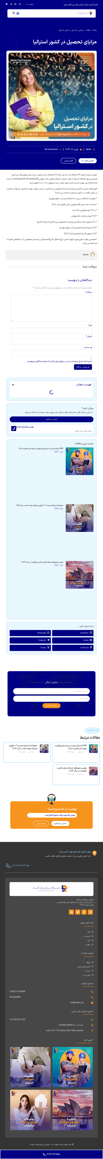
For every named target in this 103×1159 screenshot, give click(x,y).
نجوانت (32, 1144)
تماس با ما (86, 975)
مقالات (88, 30)
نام (90, 325)
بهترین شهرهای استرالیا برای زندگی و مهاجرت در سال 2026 (42, 562)
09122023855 (15, 997)
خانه (88, 932)
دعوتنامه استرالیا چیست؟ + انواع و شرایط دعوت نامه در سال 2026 (39, 505)
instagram (84, 633)
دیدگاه (88, 292)
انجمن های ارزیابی (83, 966)
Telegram (42, 640)
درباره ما (87, 971)
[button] (18, 13)
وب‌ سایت (88, 347)
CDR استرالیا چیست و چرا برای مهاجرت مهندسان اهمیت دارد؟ (41, 448)
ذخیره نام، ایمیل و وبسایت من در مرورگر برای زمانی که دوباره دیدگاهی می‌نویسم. (59, 361)
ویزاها (88, 962)
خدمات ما (87, 936)
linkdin (86, 640)
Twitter (43, 647)
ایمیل (89, 336)
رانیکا (95, 30)
